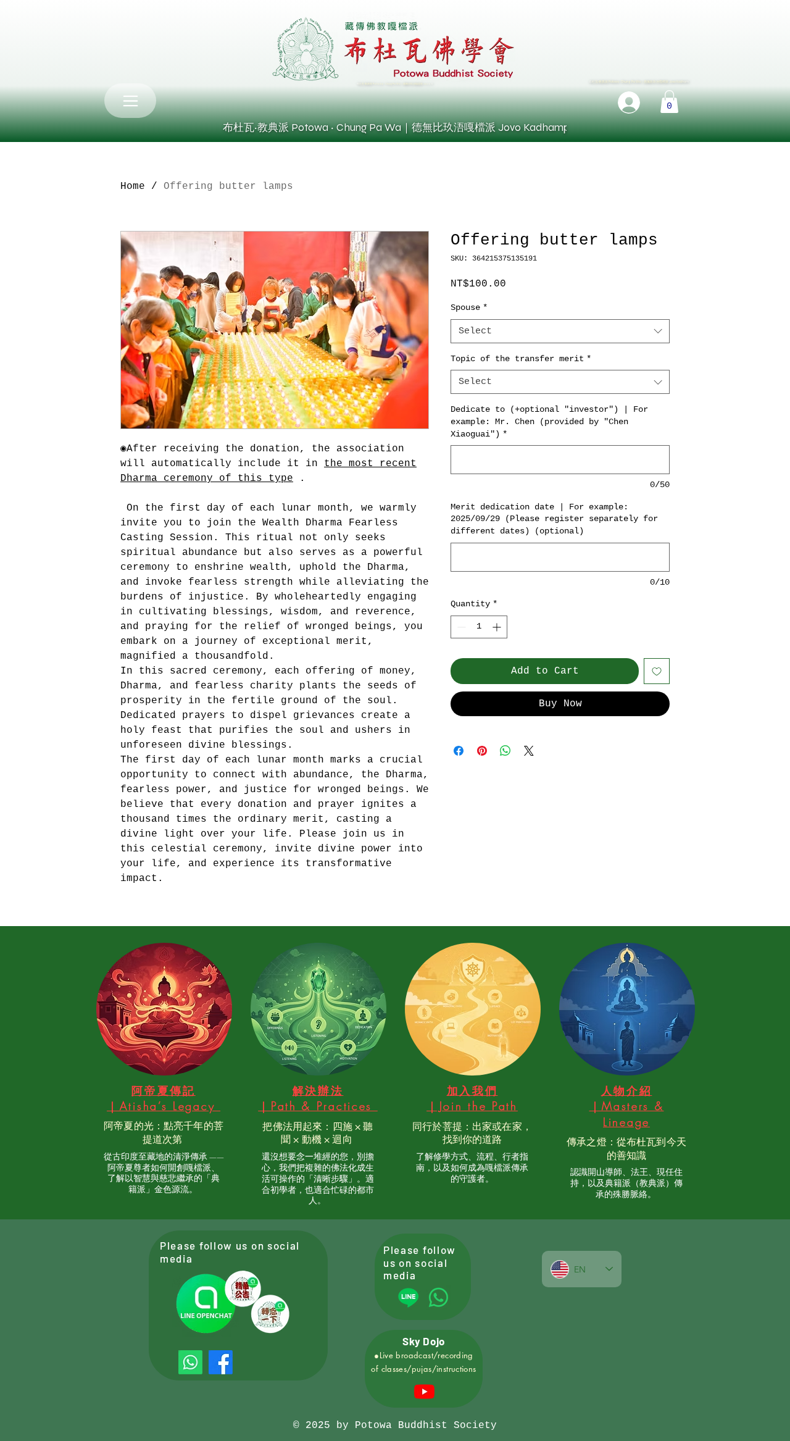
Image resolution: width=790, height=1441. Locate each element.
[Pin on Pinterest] (482, 750)
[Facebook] (221, 1362)
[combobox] (560, 331)
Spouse (469, 307)
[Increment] (497, 627)
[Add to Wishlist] (657, 671)
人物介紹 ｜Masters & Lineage (626, 1106)
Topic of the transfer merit (521, 359)
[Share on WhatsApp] (505, 750)
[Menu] (130, 100)
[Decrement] (460, 627)
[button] (669, 101)
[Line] (408, 1297)
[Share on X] (529, 750)
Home (132, 186)
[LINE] (205, 1303)
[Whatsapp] (190, 1362)
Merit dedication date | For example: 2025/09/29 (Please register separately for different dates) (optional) (554, 519)
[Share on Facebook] (458, 750)
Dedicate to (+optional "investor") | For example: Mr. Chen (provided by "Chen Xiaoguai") (549, 421)
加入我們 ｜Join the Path (472, 1098)
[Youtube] (424, 1391)
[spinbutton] (479, 627)
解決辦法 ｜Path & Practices (318, 1098)
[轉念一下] (270, 1314)
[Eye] (242, 1288)
